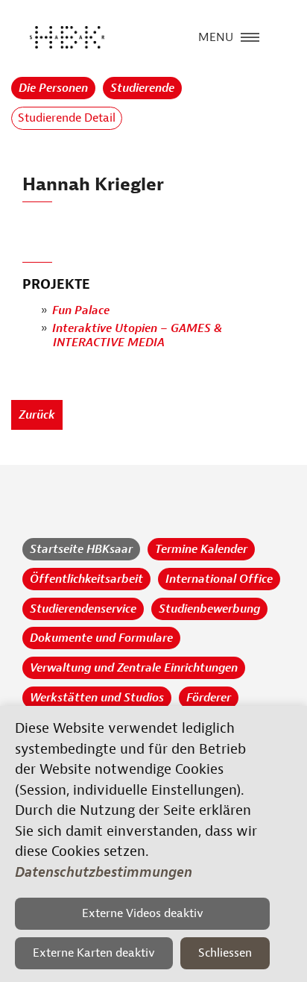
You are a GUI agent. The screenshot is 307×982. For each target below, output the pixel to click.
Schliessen (225, 952)
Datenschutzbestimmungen (103, 872)
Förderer (208, 697)
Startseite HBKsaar (81, 549)
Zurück (37, 414)
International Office (219, 579)
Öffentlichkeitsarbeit (86, 579)
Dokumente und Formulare (101, 638)
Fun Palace (81, 310)
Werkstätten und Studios (97, 697)
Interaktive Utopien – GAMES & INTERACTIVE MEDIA (137, 335)
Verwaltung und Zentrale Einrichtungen (134, 667)
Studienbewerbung (209, 608)
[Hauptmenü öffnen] (250, 36)
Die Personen (53, 88)
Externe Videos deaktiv (142, 913)
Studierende (142, 88)
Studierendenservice (83, 608)
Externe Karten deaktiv (94, 952)
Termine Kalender (201, 549)
